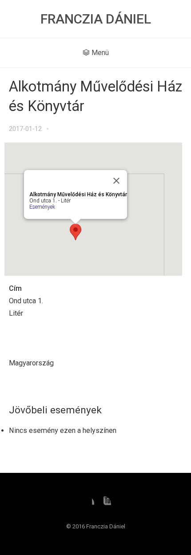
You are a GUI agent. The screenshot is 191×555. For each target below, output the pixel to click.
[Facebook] (87, 503)
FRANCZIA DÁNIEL (95, 19)
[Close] (116, 180)
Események (42, 207)
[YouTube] (104, 503)
